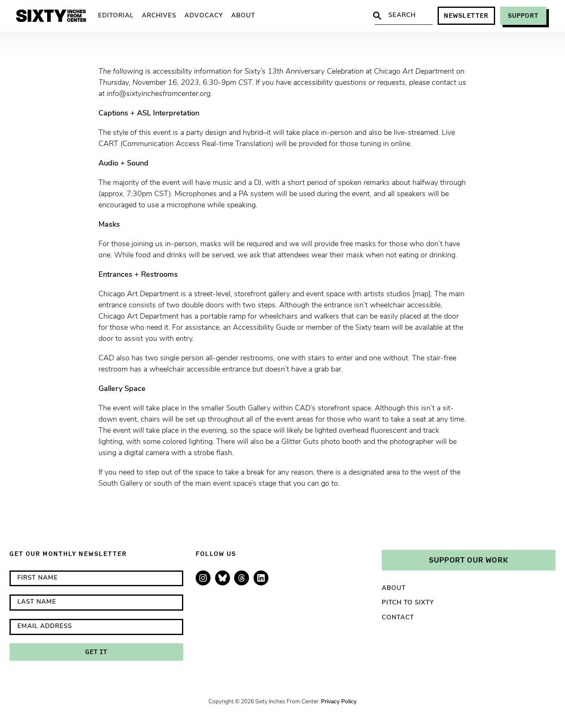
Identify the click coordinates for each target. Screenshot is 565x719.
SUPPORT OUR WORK (468, 559)
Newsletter (466, 15)
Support (523, 15)
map (421, 294)
